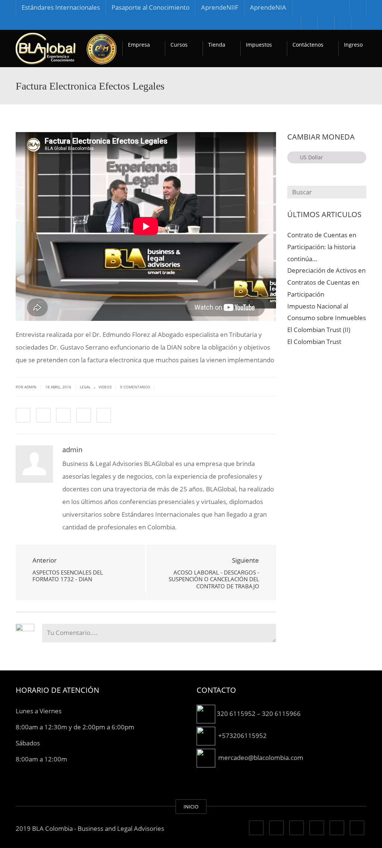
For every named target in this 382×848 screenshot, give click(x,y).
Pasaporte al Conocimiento (151, 7)
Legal (85, 386)
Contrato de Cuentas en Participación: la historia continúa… (321, 247)
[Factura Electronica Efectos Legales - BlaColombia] (66, 48)
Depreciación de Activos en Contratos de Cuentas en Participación (326, 282)
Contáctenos (307, 44)
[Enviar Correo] (103, 415)
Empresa (139, 44)
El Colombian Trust (314, 341)
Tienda (216, 44)
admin (72, 449)
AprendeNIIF (219, 7)
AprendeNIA (268, 7)
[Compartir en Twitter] (43, 415)
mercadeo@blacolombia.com (261, 757)
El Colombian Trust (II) (318, 329)
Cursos (179, 44)
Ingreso (353, 44)
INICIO (191, 806)
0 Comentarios (135, 386)
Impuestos (259, 44)
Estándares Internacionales (61, 7)
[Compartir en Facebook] (23, 415)
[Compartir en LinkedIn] (63, 415)
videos (105, 386)
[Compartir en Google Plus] (83, 415)
